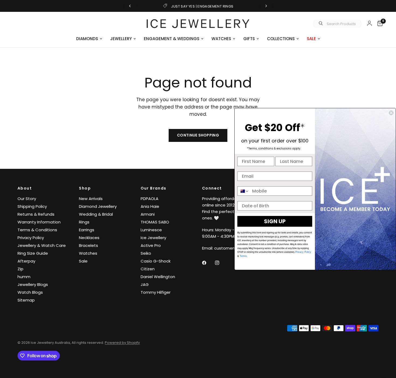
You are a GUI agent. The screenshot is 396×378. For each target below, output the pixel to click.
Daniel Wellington (158, 276)
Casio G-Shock (156, 261)
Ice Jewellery (153, 237)
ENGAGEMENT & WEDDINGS (171, 38)
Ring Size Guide (33, 253)
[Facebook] (208, 263)
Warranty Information (39, 222)
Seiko (146, 253)
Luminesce (151, 230)
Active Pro (151, 245)
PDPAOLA (149, 198)
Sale (83, 261)
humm (24, 276)
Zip (20, 269)
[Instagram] (221, 263)
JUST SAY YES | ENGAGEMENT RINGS (202, 6)
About (25, 188)
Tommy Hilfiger (156, 292)
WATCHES (221, 38)
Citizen (148, 269)
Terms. (243, 256)
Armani (148, 214)
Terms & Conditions (37, 230)
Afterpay (26, 261)
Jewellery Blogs (33, 284)
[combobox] (243, 191)
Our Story (27, 198)
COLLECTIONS (281, 38)
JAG (145, 284)
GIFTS (249, 38)
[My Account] (369, 23)
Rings (84, 222)
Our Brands (153, 188)
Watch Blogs (30, 292)
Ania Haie (150, 206)
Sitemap (26, 300)
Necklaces (89, 237)
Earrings (86, 230)
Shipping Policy (32, 206)
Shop (85, 188)
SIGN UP (275, 221)
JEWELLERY (121, 38)
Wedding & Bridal (96, 214)
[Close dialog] (391, 113)
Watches (88, 253)
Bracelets (88, 245)
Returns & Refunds (36, 214)
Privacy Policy (31, 237)
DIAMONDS (87, 38)
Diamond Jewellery (98, 206)
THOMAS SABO (155, 222)
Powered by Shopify (122, 342)
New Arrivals (91, 198)
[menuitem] (89, 39)
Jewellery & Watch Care (42, 245)
